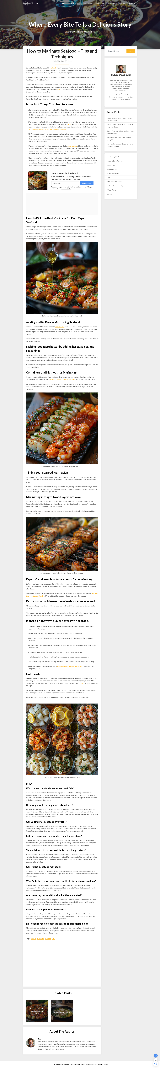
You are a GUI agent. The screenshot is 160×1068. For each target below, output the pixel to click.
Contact (132, 3)
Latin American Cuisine (114, 182)
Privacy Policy (111, 190)
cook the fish (59, 327)
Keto (108, 177)
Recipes (73, 3)
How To (33, 939)
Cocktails (111, 3)
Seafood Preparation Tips (115, 186)
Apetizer (122, 3)
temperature (72, 146)
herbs (69, 124)
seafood (53, 68)
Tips (53, 939)
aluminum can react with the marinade (61, 379)
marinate (40, 939)
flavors (59, 89)
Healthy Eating (112, 169)
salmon (82, 683)
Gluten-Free (111, 165)
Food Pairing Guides (113, 157)
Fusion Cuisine (87, 3)
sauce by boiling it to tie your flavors (70, 666)
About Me (63, 3)
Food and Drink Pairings (115, 161)
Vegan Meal (100, 3)
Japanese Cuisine (113, 173)
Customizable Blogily (101, 1064)
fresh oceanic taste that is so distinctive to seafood (47, 129)
